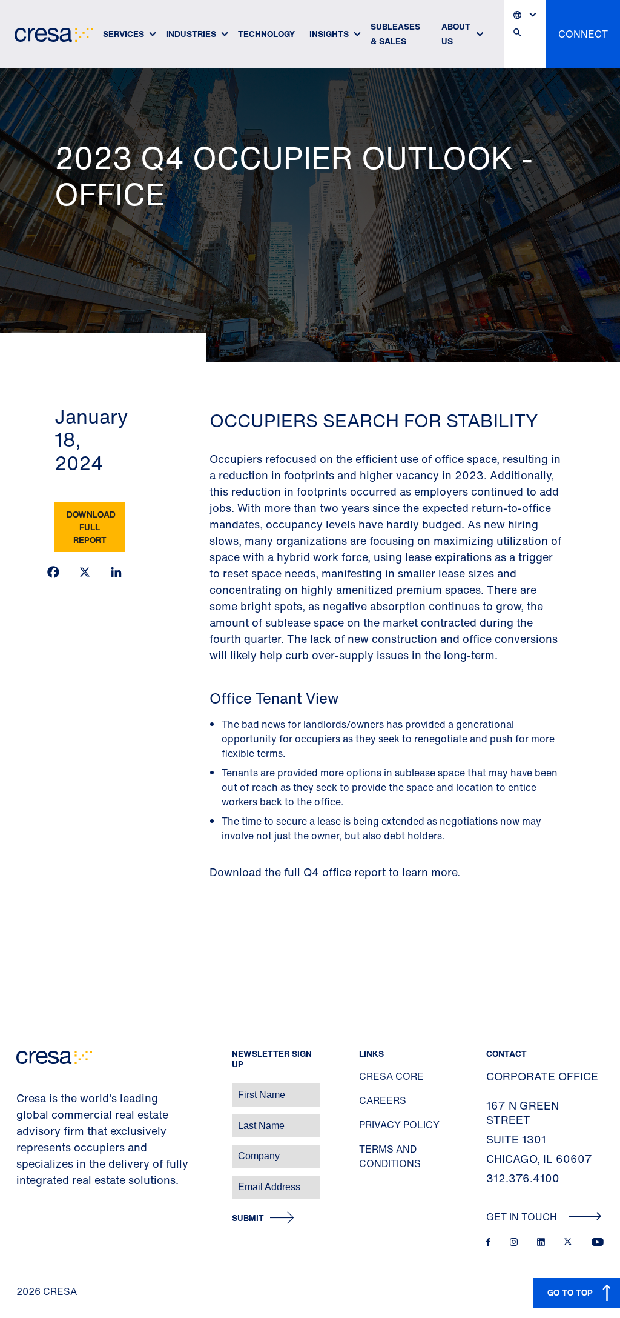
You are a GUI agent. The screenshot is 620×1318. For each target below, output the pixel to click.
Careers (382, 1100)
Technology (266, 33)
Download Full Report (91, 527)
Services (123, 33)
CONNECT (583, 34)
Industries (191, 33)
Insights (329, 33)
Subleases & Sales (395, 33)
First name (24, 1088)
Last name (23, 1119)
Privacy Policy (399, 1124)
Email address (30, 1181)
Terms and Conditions (390, 1156)
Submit (248, 1218)
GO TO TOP (570, 1292)
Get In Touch (522, 1217)
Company (22, 1150)
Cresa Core (391, 1076)
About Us (455, 33)
